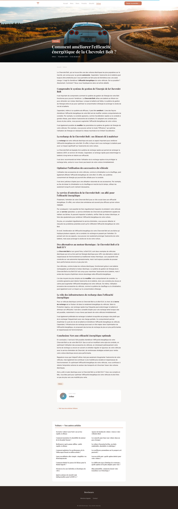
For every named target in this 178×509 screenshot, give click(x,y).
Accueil (65, 3)
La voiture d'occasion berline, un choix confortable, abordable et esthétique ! (104, 445)
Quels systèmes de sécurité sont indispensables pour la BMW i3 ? (66, 476)
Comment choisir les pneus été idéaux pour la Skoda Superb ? (71, 463)
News (77, 3)
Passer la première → (133, 3)
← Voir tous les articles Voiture (67, 408)
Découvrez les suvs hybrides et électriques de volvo (71, 470)
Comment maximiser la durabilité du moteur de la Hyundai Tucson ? (70, 439)
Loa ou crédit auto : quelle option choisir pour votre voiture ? (106, 457)
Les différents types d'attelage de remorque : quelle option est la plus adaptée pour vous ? (106, 463)
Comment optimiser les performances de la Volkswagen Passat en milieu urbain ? (70, 451)
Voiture (98, 3)
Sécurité (91, 3)
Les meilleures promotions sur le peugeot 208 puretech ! (106, 451)
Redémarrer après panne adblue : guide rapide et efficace (69, 445)
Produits (84, 3)
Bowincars (89, 492)
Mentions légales (85, 498)
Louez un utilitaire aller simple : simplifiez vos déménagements (71, 457)
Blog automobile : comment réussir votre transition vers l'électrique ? (105, 470)
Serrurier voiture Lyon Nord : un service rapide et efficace (69, 433)
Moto (71, 3)
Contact (95, 498)
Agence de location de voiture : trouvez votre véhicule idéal (106, 433)
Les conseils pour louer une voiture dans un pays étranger (106, 439)
